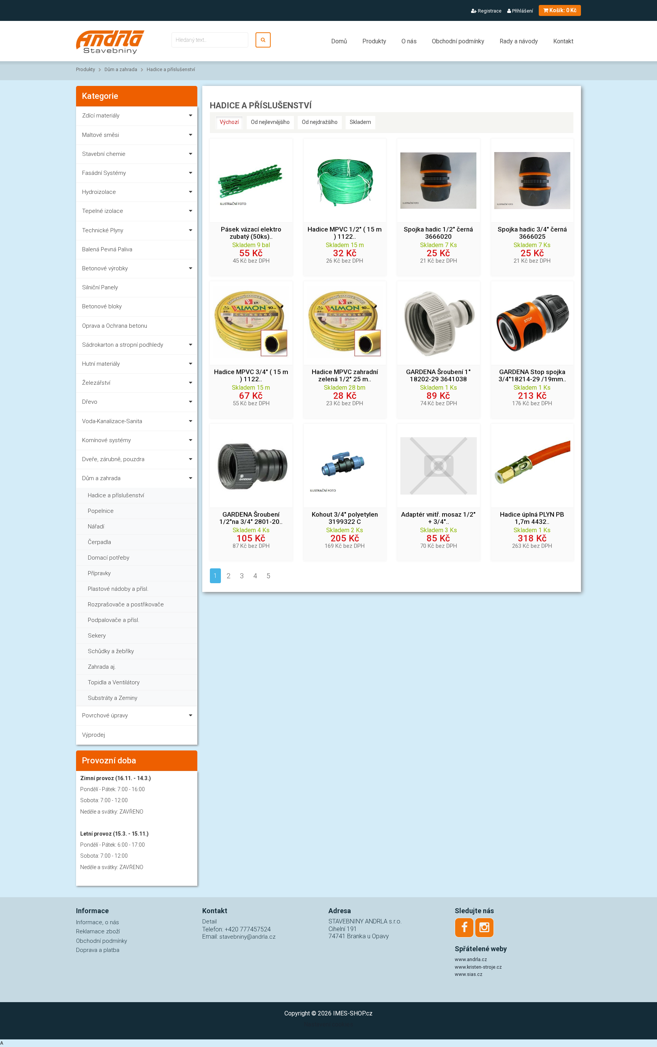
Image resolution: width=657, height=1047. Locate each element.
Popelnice (101, 511)
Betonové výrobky (105, 268)
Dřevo (89, 401)
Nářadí (96, 526)
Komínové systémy (106, 440)
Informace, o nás (97, 922)
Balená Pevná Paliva (107, 249)
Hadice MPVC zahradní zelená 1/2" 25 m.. (345, 375)
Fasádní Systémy (104, 173)
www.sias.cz (468, 974)
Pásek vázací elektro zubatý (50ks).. (251, 233)
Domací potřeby (108, 557)
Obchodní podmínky (458, 41)
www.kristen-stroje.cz (478, 967)
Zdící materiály (100, 115)
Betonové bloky (102, 306)
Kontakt (563, 41)
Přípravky (99, 573)
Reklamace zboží (98, 931)
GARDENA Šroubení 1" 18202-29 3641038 (438, 375)
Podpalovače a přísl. (114, 620)
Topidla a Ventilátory (114, 682)
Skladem (360, 122)
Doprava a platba (97, 950)
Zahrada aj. (102, 666)
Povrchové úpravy (105, 715)
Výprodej (93, 734)
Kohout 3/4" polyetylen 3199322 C (345, 518)
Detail (209, 921)
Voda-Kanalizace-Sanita (112, 421)
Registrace (489, 11)
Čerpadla (99, 542)
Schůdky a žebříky (111, 651)
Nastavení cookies (328, 1024)
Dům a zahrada (121, 69)
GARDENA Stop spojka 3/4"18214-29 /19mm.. (532, 375)
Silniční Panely (100, 287)
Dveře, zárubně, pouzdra (113, 459)
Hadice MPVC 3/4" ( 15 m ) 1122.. (251, 375)
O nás (409, 41)
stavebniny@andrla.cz (247, 936)
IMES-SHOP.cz (353, 1013)
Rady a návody (519, 41)
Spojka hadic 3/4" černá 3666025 (532, 233)
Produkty (374, 41)
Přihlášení (522, 11)
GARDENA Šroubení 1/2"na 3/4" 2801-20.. (250, 518)
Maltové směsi (100, 135)
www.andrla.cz (471, 959)
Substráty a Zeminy (112, 698)
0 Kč (562, 10)
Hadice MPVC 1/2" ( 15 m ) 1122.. (345, 233)
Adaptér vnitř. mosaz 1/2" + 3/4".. (438, 518)
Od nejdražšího (320, 122)
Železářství (96, 382)
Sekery (97, 635)
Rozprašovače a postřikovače (126, 604)
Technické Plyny (102, 230)
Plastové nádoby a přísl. (118, 588)
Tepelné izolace (102, 211)
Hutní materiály (101, 363)
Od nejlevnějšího (270, 122)
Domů (339, 41)
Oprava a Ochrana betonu (114, 325)
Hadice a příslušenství (171, 69)
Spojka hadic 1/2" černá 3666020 (438, 233)
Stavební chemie (103, 154)
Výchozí (229, 122)
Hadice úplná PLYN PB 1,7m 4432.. (532, 518)
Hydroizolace (99, 192)
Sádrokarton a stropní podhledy (122, 344)
